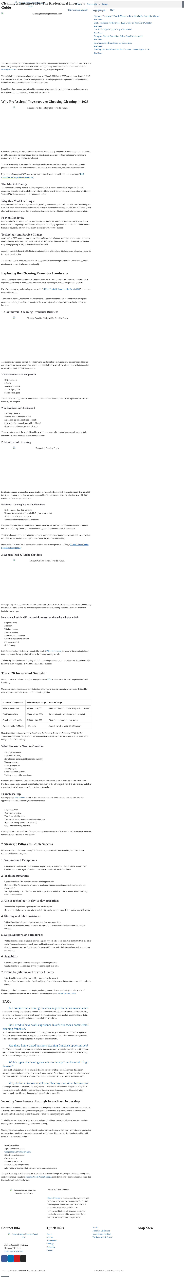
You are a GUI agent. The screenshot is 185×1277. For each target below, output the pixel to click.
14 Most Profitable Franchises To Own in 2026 (61, 289)
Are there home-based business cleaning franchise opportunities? (48, 1045)
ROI (49, 679)
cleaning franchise (8, 70)
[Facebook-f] (4, 1258)
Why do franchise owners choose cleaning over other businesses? (48, 1083)
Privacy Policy (99, 1270)
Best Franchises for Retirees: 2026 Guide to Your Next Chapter (123, 23)
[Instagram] (23, 1258)
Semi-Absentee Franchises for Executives (113, 43)
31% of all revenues (53, 651)
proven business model (67, 993)
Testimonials (92, 4)
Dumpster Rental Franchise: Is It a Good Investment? (118, 36)
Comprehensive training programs (17, 1152)
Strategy (105, 4)
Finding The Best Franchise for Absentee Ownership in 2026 (121, 49)
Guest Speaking (98, 10)
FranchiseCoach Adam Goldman (39, 1177)
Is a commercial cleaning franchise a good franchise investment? (48, 1008)
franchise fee (19, 797)
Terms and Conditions (115, 1270)
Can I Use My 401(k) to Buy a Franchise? (113, 29)
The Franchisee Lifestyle (77, 10)
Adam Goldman (54, 1198)
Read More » (98, 19)
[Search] (183, 4)
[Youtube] (17, 1258)
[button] (46, 1008)
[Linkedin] (11, 1258)
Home (79, 4)
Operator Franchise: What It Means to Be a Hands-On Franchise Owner (126, 16)
